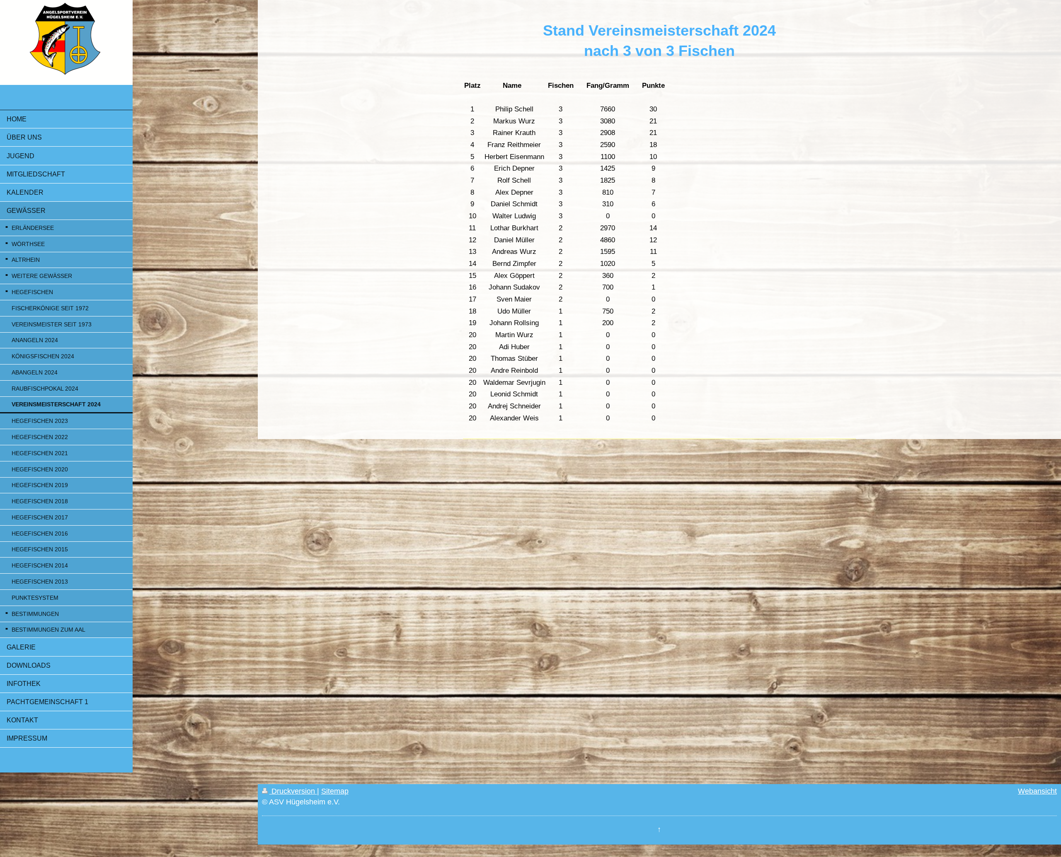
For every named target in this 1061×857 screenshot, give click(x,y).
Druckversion (293, 791)
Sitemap (335, 791)
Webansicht (1037, 791)
